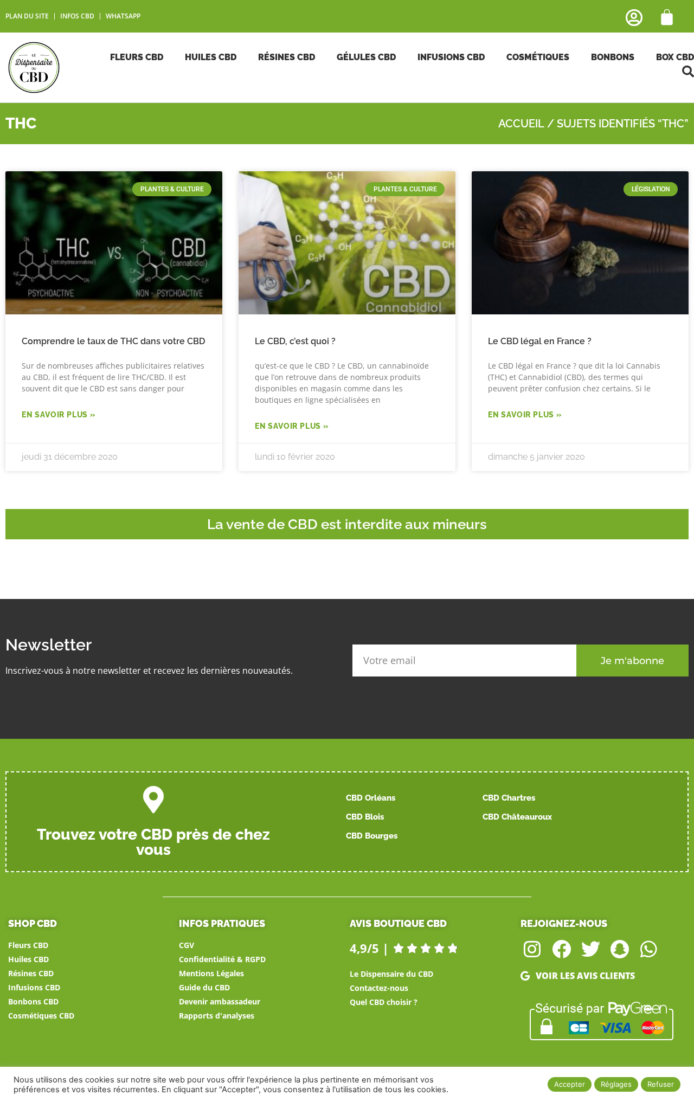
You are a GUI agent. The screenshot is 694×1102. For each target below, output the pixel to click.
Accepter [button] (569, 1084)
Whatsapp (123, 16)
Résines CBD (286, 57)
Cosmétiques (537, 57)
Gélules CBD (366, 57)
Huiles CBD (210, 57)
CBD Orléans (370, 798)
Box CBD (675, 57)
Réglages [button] (616, 1084)
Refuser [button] (660, 1084)
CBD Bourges (371, 836)
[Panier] (667, 17)
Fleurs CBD (136, 57)
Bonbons (612, 57)
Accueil (521, 123)
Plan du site (27, 16)
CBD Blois (365, 817)
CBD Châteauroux (517, 817)
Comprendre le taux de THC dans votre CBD (113, 341)
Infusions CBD (451, 57)
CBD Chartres (509, 798)
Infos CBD (77, 16)
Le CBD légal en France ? (540, 341)
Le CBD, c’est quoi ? (295, 341)
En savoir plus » (59, 414)
